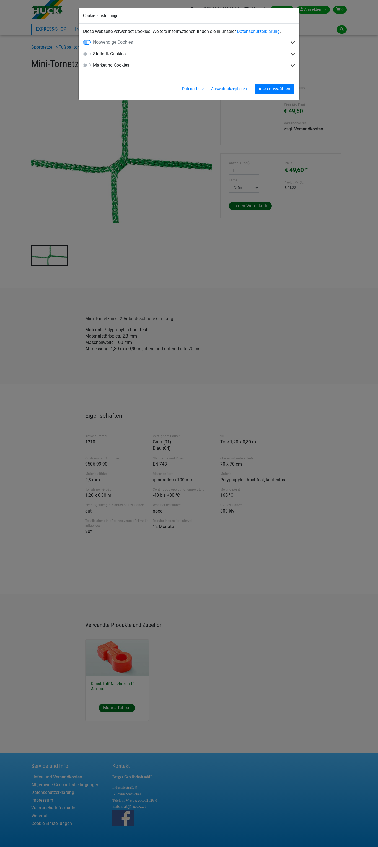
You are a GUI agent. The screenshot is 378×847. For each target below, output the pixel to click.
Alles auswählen (274, 89)
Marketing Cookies (111, 65)
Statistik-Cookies (109, 53)
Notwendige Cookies (113, 42)
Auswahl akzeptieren (229, 89)
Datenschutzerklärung (258, 31)
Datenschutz (193, 89)
